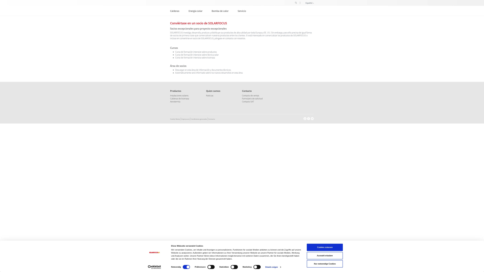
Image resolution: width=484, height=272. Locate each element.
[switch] (211, 267)
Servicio (242, 10)
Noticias (209, 95)
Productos (175, 90)
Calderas (174, 10)
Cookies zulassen (325, 247)
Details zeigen (271, 267)
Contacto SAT (248, 101)
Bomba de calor (220, 10)
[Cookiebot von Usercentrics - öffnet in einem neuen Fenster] (154, 267)
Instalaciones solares (179, 95)
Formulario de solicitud (252, 98)
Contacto (247, 90)
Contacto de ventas (250, 95)
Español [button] (309, 3)
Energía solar (195, 10)
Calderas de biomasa (179, 98)
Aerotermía (175, 101)
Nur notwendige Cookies (325, 264)
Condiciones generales (199, 119)
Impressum (185, 119)
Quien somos (213, 90)
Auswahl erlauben (325, 255)
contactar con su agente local (346, 21)
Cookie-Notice (175, 119)
